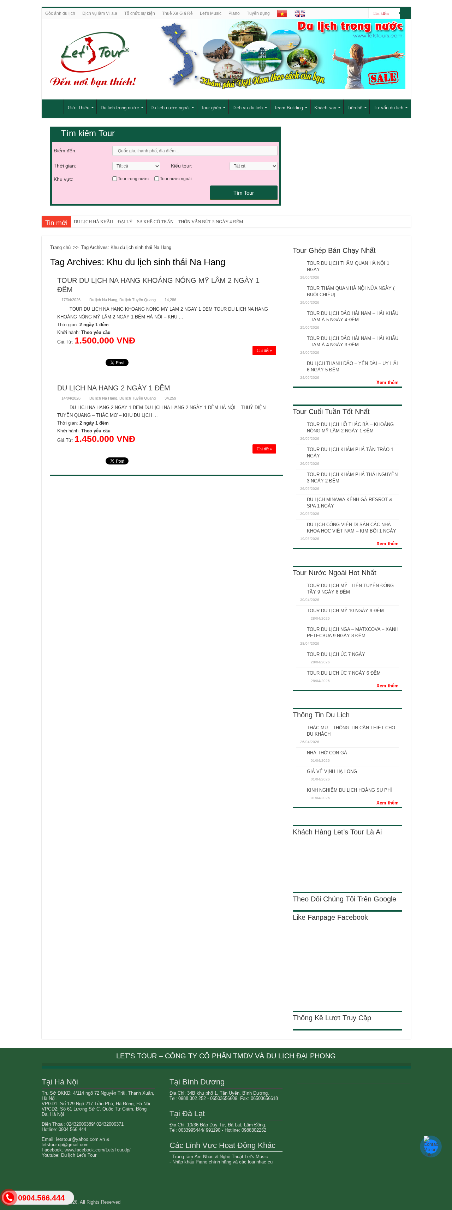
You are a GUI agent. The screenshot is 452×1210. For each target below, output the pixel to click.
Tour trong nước (133, 178)
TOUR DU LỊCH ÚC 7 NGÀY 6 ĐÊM (344, 673)
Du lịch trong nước (120, 107)
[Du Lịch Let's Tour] (125, 59)
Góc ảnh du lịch (60, 13)
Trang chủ (60, 247)
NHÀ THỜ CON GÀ (327, 752)
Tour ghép (211, 107)
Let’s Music (210, 13)
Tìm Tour (243, 193)
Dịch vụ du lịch (247, 107)
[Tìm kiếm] (405, 13)
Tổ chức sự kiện (139, 13)
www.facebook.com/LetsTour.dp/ (98, 1150)
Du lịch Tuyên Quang (137, 300)
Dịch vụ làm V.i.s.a (99, 13)
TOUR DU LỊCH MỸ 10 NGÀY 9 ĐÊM (345, 610)
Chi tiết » (264, 350)
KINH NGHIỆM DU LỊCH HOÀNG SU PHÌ (349, 790)
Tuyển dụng (258, 13)
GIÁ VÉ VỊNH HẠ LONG (332, 771)
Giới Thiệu (78, 107)
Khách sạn (325, 107)
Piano (234, 13)
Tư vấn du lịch (388, 107)
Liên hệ (354, 107)
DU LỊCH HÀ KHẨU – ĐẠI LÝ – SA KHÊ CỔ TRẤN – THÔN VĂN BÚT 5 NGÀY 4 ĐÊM (158, 221)
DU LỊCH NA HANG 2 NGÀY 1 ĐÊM (113, 388)
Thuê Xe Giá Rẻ (177, 13)
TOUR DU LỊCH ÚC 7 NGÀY (336, 654)
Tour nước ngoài (176, 178)
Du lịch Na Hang (103, 300)
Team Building (288, 107)
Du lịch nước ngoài (170, 107)
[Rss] (363, 14)
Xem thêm (387, 382)
